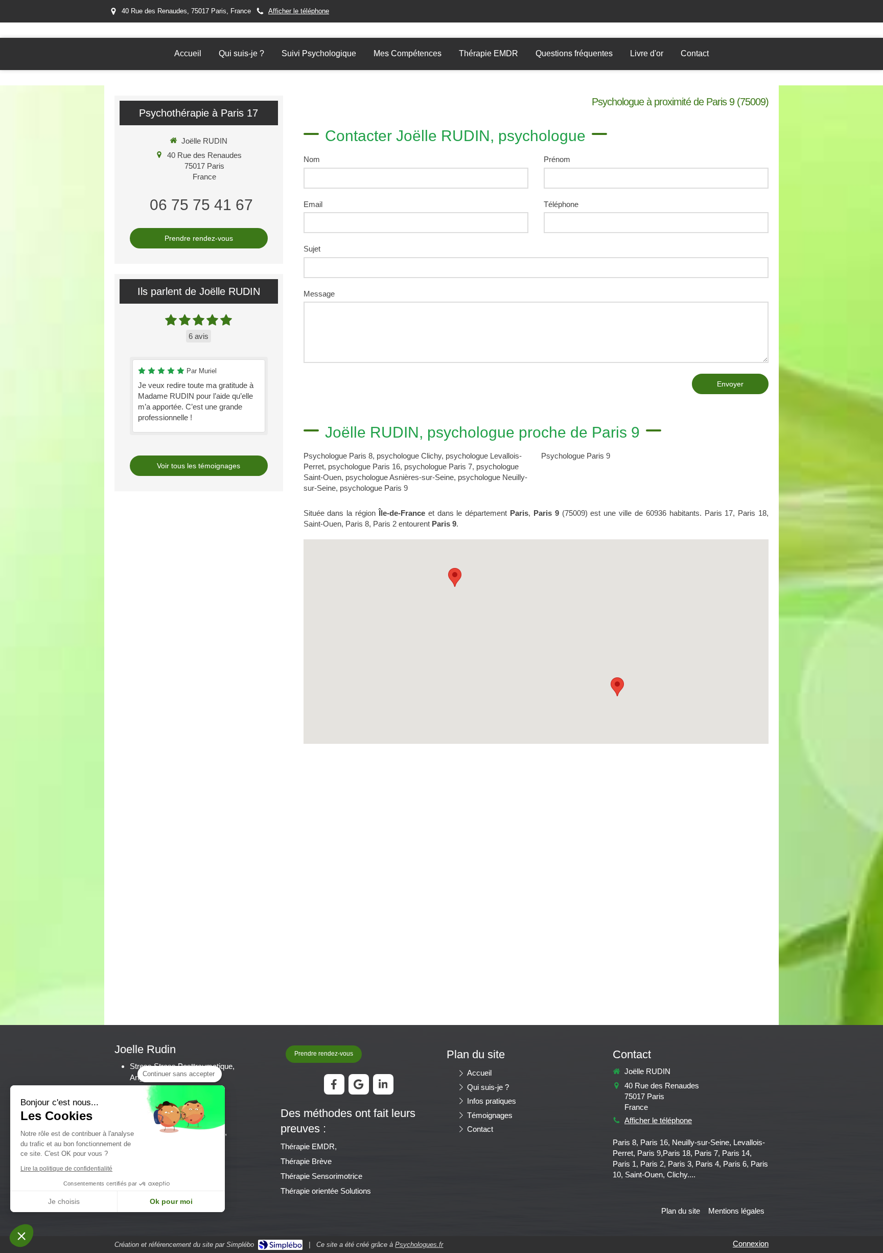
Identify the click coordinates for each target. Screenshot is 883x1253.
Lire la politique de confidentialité (66, 1168)
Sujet (312, 248)
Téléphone (561, 204)
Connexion (751, 1243)
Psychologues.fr (419, 1244)
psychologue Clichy (409, 455)
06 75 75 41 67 (201, 204)
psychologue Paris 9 (374, 488)
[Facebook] (334, 1084)
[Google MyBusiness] (358, 1084)
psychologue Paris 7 (438, 466)
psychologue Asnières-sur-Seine (399, 477)
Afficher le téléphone (298, 11)
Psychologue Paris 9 (575, 455)
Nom (312, 159)
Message (319, 293)
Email (313, 204)
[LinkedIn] (383, 1084)
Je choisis (64, 1201)
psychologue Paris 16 (364, 466)
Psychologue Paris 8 (338, 455)
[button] (21, 1235)
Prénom (557, 159)
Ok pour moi (171, 1201)
